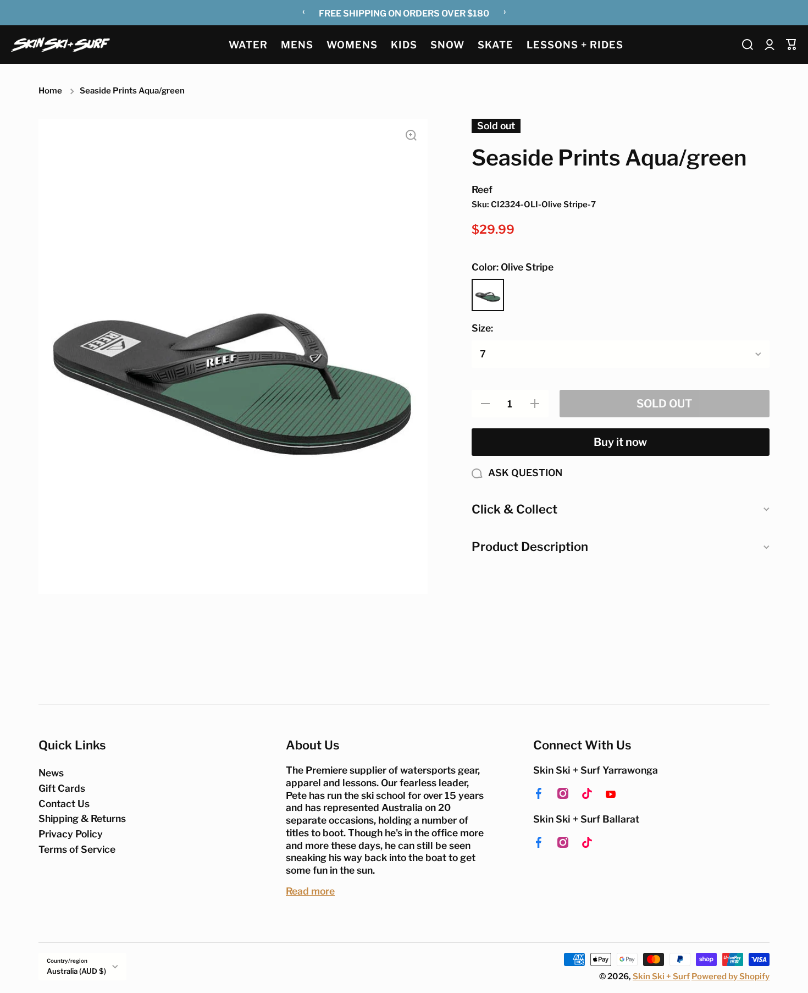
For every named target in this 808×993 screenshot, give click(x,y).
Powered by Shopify (730, 976)
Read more (310, 891)
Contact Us (64, 803)
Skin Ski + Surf (661, 976)
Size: (482, 328)
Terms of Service (76, 849)
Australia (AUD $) (76, 971)
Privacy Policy (70, 834)
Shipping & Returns (82, 818)
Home (50, 91)
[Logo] (60, 44)
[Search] (747, 44)
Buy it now (620, 442)
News (51, 773)
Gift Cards (61, 788)
